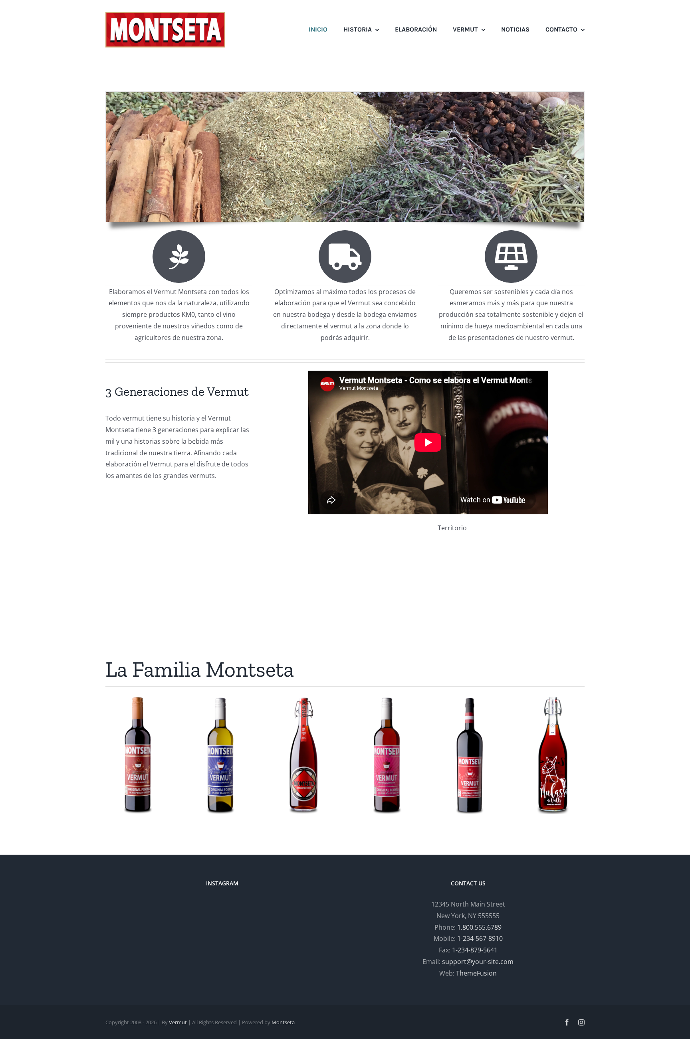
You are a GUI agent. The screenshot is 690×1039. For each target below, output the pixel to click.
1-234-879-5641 (475, 950)
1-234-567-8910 (480, 938)
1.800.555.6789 (479, 927)
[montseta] (165, 15)
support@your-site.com (478, 961)
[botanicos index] (345, 95)
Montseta (283, 1022)
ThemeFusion (476, 973)
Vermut (178, 1022)
